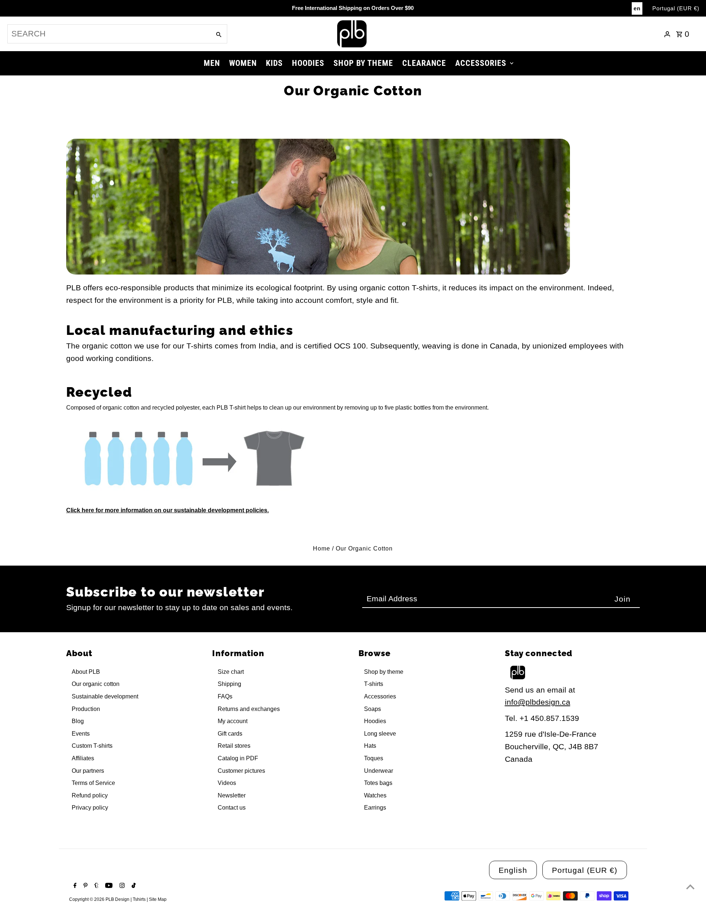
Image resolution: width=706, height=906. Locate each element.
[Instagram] (121, 886)
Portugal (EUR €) (675, 8)
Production (86, 709)
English (513, 870)
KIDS (274, 63)
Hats (370, 746)
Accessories (380, 696)
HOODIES (308, 63)
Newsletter (232, 795)
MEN (212, 63)
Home (321, 548)
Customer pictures (241, 771)
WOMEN (243, 63)
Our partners (88, 771)
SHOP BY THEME (363, 63)
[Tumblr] (96, 886)
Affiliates (83, 758)
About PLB (86, 672)
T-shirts (373, 684)
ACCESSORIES (480, 63)
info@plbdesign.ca (537, 702)
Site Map (158, 899)
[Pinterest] (85, 886)
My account (232, 721)
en (637, 8)
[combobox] (108, 34)
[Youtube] (108, 886)
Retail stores (234, 746)
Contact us (232, 807)
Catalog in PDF (238, 758)
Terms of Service (93, 783)
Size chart (231, 672)
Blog (78, 721)
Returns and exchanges (249, 709)
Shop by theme (383, 672)
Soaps (372, 709)
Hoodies (375, 721)
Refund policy (90, 795)
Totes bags (378, 783)
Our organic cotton (96, 684)
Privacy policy (90, 807)
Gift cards (230, 733)
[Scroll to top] (690, 886)
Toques (373, 758)
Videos (227, 783)
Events (81, 733)
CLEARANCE (424, 63)
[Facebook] (74, 886)
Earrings (375, 807)
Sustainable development (105, 696)
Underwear (378, 771)
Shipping (229, 684)
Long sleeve (380, 733)
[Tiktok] (133, 886)
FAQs (225, 696)
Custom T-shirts (92, 746)
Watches (375, 795)
